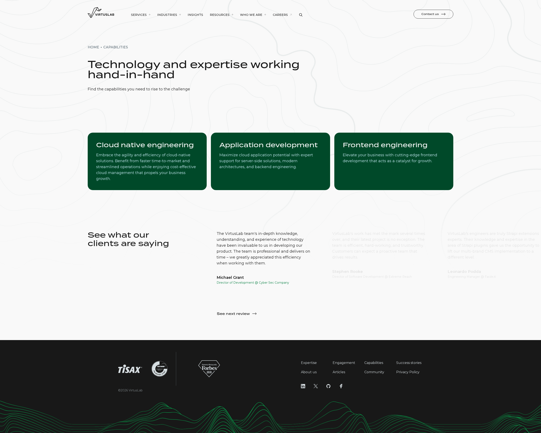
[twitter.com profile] (316, 386)
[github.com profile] (328, 386)
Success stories (408, 363)
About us (309, 372)
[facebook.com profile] (341, 386)
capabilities (115, 47)
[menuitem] (141, 14)
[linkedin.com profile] (303, 386)
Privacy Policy (407, 372)
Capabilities (373, 363)
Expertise (309, 363)
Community (374, 372)
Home (93, 47)
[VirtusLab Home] (101, 13)
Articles (339, 372)
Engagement (344, 363)
